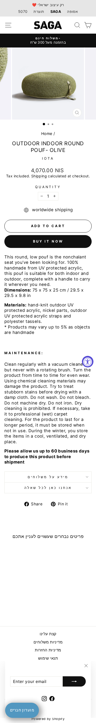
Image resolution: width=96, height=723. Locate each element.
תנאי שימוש (48, 658)
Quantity (48, 187)
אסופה (72, 11)
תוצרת (39, 11)
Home (46, 133)
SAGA (55, 11)
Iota (48, 158)
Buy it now (48, 241)
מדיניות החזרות (48, 650)
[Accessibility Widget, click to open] (87, 361)
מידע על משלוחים (48, 477)
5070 (23, 11)
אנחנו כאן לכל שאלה (48, 488)
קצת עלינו (48, 633)
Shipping (39, 176)
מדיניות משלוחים (48, 642)
